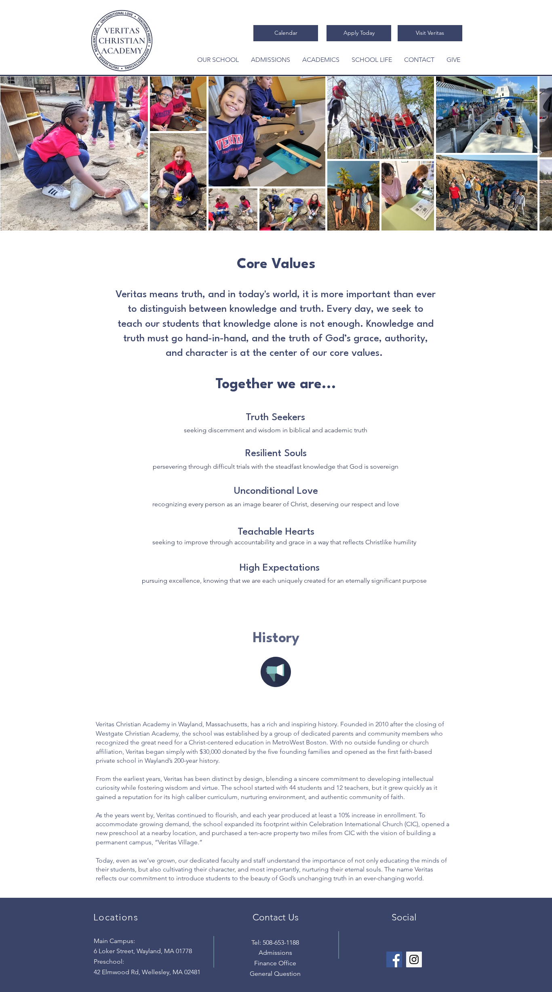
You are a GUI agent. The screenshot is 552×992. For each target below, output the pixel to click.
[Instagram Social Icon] (414, 959)
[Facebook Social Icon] (394, 959)
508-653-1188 (281, 942)
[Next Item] (538, 153)
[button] (218, 60)
